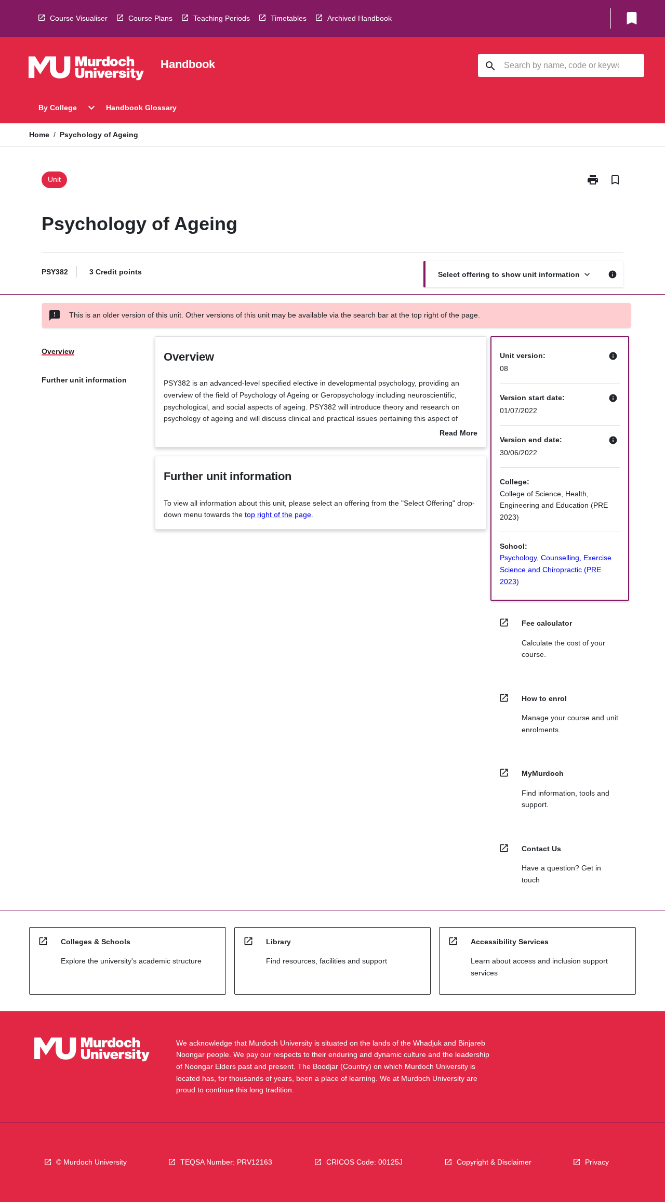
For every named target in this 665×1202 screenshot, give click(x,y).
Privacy (597, 1162)
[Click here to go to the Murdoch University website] (86, 70)
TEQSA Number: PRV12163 (226, 1162)
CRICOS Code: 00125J (364, 1162)
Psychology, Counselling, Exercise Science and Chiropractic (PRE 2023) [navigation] (555, 569)
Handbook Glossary (141, 107)
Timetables (289, 18)
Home (39, 134)
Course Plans (150, 18)
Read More (458, 434)
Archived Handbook (359, 18)
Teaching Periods (221, 18)
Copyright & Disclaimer (494, 1162)
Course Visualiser (79, 18)
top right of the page (278, 514)
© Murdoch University (91, 1162)
